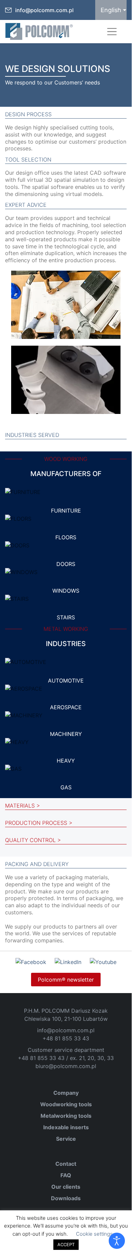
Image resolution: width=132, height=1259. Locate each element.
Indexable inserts (66, 1127)
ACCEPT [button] (66, 1244)
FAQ (65, 1175)
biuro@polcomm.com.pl (65, 1066)
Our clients (65, 1186)
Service (66, 1138)
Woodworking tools (66, 1104)
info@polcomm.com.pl (44, 10)
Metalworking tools (66, 1115)
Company (66, 1092)
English (111, 10)
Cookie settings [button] (94, 1234)
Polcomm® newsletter (66, 979)
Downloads (66, 1198)
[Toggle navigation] (112, 31)
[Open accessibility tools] (117, 1241)
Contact (65, 1163)
